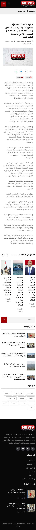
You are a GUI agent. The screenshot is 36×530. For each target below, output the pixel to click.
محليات (22, 398)
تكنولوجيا (14, 403)
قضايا (31, 472)
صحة (31, 403)
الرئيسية (32, 11)
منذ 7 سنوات (9, 41)
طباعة (28, 77)
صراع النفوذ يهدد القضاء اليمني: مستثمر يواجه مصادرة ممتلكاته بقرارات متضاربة (13, 377)
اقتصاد (31, 398)
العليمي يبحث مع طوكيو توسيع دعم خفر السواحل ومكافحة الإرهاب (13, 345)
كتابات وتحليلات (27, 479)
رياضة (23, 403)
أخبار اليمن (30, 393)
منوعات (30, 460)
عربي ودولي (11, 398)
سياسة (8, 393)
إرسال (19, 77)
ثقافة (31, 408)
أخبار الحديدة (18, 393)
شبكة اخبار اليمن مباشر (24, 41)
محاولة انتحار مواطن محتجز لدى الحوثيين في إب (16, 492)
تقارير (5, 403)
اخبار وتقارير (22, 11)
